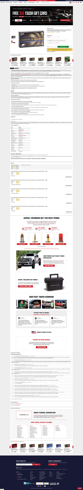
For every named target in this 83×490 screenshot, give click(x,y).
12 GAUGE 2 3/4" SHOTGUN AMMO (32, 4)
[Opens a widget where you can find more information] (79, 488)
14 (70, 213)
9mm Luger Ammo (19, 427)
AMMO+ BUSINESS (31, 2)
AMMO (13, 4)
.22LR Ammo (57, 427)
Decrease (51, 47)
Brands (20, 2)
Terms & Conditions (33, 477)
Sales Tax (40, 479)
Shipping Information (42, 477)
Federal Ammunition (18, 403)
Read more (53, 417)
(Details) (59, 40)
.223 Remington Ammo (33, 427)
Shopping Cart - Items (81, 2)
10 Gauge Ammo (45, 427)
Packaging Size (49, 35)
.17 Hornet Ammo (57, 430)
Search (70, 2)
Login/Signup (79, 2)
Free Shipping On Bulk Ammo (14, 0)
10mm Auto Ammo (19, 431)
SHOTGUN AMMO (17, 4)
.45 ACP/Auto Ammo (20, 428)
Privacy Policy (32, 478)
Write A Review (58, 32)
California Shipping (59, 478)
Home (11, 4)
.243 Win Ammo (32, 436)
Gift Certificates (41, 478)
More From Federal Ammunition (17, 441)
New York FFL (58, 477)
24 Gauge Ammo (45, 431)
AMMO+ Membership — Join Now (41, 0)
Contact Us (31, 474)
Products (15, 2)
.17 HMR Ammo (57, 429)
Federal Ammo (21, 130)
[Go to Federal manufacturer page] (24, 415)
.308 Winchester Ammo (33, 429)
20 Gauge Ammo (45, 430)
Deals (38, 2)
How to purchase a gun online (61, 473)
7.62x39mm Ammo (32, 430)
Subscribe (36, 464)
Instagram (17, 467)
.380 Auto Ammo (19, 430)
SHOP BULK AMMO (41, 347)
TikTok (21, 467)
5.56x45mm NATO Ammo (33, 428)
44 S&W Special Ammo (20, 437)
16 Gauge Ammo (45, 429)
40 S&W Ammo (19, 429)
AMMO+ (25, 2)
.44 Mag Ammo (19, 436)
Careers (31, 479)
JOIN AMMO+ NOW (49, 265)
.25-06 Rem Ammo (32, 437)
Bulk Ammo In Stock (69, 0)
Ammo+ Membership (42, 473)
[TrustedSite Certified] (46, 484)
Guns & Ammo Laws (59, 474)
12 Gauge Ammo (45, 428)
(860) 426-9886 (75, 2)
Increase (55, 47)
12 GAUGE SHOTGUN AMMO (23, 4)
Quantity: (48, 46)
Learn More (53, 464)
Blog (30, 473)
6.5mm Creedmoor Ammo (33, 431)
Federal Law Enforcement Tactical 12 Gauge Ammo (20, 74)
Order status (51, 473)
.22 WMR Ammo (57, 428)
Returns (50, 474)
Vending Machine (41, 474)
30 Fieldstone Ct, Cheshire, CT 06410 (20, 474)
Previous (10, 60)
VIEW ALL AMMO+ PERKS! (25, 286)
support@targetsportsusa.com (22, 479)
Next (72, 60)
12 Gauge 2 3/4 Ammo (22, 135)
